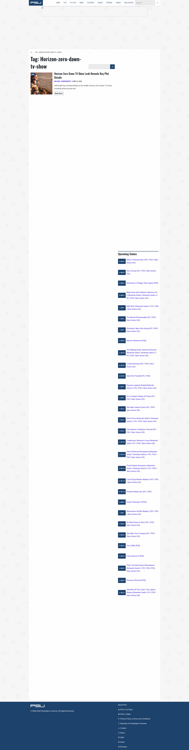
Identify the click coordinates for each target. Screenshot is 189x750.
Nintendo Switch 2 (150, 295)
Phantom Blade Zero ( (135, 492)
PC (147, 260)
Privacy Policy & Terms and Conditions (135, 719)
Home (58, 2)
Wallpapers (129, 2)
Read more (58, 93)
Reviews (109, 2)
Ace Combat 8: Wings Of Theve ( (139, 396)
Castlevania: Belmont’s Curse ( (139, 440)
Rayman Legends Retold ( (137, 385)
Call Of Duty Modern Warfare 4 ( (139, 479)
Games (118, 2)
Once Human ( (132, 271)
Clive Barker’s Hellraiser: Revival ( (140, 429)
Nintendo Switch (135, 295)
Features (90, 2)
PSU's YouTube (126, 710)
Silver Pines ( (132, 418)
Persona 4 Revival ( (134, 580)
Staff (122, 737)
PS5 (65, 2)
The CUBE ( (131, 546)
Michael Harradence (62, 81)
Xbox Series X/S (141, 298)
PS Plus (73, 2)
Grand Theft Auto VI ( (135, 502)
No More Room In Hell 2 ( (136, 522)
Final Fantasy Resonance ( (137, 465)
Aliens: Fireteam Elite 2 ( (136, 260)
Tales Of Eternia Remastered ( (138, 452)
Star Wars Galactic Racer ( (137, 407)
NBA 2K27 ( (131, 306)
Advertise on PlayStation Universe (133, 723)
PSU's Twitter (125, 714)
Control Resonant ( (134, 364)
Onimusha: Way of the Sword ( (138, 328)
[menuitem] (58, 2)
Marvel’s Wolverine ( (134, 341)
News (82, 2)
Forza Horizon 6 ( (133, 556)
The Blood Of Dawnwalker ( (137, 317)
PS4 (154, 454)
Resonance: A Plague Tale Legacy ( (140, 283)
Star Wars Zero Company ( (137, 533)
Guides (100, 2)
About (122, 733)
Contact (123, 728)
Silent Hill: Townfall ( (134, 376)
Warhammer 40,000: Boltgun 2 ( (139, 511)
